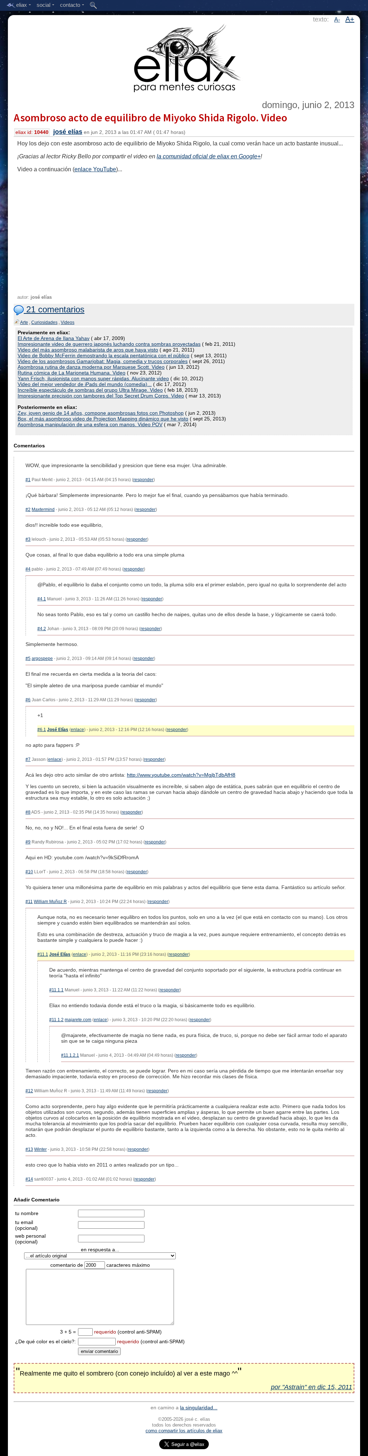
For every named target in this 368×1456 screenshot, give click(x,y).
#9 (28, 842)
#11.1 (42, 954)
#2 (28, 509)
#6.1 (41, 729)
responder (143, 479)
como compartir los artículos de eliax (184, 1430)
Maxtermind (43, 509)
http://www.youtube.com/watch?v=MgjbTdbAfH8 (181, 775)
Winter (40, 1149)
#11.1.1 (56, 989)
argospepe (42, 658)
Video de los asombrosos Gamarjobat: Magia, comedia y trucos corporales (103, 361)
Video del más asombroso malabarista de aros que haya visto (88, 350)
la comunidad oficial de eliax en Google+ (209, 156)
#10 (29, 871)
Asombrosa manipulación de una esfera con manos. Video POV (90, 424)
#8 (28, 812)
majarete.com (78, 1019)
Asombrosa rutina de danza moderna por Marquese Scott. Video (91, 367)
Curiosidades (44, 322)
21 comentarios (54, 309)
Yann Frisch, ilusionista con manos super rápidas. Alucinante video (93, 378)
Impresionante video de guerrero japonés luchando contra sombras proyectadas (109, 344)
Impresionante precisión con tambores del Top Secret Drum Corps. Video (101, 396)
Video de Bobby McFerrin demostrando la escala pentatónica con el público (103, 355)
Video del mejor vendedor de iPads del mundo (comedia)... (85, 384)
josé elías (67, 131)
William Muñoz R (50, 901)
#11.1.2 (56, 1019)
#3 (28, 539)
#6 (28, 699)
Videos (67, 322)
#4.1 (41, 598)
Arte (24, 322)
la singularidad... (198, 1407)
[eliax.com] (184, 57)
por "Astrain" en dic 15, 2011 (311, 1387)
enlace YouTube (95, 169)
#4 (28, 569)
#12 (29, 1090)
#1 (28, 479)
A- (337, 20)
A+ (349, 19)
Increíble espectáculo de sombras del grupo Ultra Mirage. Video (90, 390)
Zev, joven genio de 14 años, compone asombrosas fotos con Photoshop (101, 413)
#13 (29, 1149)
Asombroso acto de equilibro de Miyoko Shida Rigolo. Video (150, 117)
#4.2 (41, 628)
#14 (29, 1179)
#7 (28, 759)
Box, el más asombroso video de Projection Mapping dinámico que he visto (103, 419)
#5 (28, 658)
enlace (77, 729)
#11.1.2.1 (70, 1055)
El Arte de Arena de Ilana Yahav (53, 338)
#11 (29, 901)
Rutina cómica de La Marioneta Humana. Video (71, 373)
